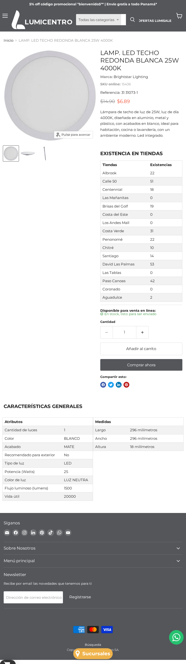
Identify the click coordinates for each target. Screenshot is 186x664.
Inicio (8, 40)
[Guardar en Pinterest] (126, 385)
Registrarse (80, 597)
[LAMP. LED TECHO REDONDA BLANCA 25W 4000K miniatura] (11, 153)
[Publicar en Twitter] (111, 385)
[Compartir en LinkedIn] (119, 385)
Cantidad (107, 322)
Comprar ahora (141, 365)
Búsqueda (93, 645)
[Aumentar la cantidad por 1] (142, 332)
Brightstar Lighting (131, 76)
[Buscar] (132, 19)
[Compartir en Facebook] (103, 385)
